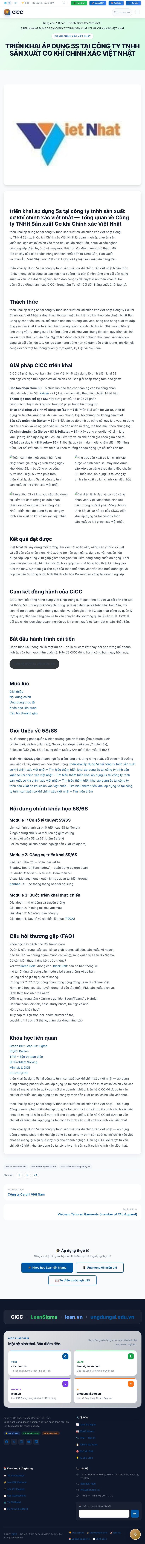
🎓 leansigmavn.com (97, 1532)
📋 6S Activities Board (16, 1508)
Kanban (15, 884)
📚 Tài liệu (116, 3)
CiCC (14, 1534)
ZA (35, 1175)
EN (15, 3)
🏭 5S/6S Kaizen (85, 1431)
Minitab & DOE (20, 1067)
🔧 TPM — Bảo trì (85, 1437)
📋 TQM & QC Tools (87, 1444)
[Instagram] (21, 1442)
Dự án (61, 22)
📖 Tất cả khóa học (14, 1475)
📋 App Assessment (15, 1495)
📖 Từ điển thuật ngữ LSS (72, 1280)
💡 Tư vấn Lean (84, 1457)
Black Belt (60, 966)
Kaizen (44, 393)
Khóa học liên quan (23, 708)
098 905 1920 (88, 1483)
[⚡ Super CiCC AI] (135, 1534)
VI (9, 3)
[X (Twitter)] (14, 1442)
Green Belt (27, 966)
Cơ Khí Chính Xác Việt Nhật (84, 22)
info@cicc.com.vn (90, 1489)
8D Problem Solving (23, 1062)
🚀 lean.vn (115, 1532)
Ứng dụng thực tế (22, 702)
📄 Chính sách (99, 1538)
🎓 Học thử (79, 3)
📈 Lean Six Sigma (86, 1424)
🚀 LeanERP (98, 3)
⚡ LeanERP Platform (15, 1482)
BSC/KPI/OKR (19, 1073)
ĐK (134, 1513)
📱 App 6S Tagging (14, 1489)
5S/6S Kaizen (19, 1051)
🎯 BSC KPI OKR (84, 1451)
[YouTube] (29, 1442)
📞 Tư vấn (133, 3)
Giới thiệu (16, 691)
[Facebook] (7, 1442)
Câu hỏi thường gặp (23, 713)
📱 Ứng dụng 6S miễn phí (100, 1267)
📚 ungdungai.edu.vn (79, 1538)
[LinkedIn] (36, 1442)
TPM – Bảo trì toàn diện (26, 1056)
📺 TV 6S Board (12, 1502)
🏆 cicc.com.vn (76, 1532)
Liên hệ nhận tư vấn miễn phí (34, 664)
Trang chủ (48, 22)
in (27, 1175)
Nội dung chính (20, 697)
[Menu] (137, 12)
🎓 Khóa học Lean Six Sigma (47, 1267)
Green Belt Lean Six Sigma (28, 1046)
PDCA (70, 918)
